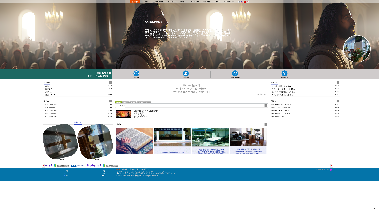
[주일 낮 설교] (266, 105)
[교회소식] (110, 82)
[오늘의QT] (338, 82)
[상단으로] (374, 208)
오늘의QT (274, 82)
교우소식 (47, 101)
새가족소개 (78, 122)
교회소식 (47, 82)
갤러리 (119, 124)
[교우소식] (110, 101)
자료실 (273, 101)
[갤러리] (266, 124)
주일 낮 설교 (120, 105)
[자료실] (338, 101)
